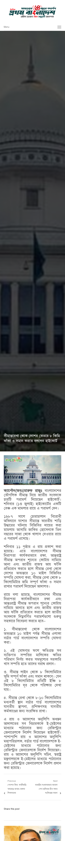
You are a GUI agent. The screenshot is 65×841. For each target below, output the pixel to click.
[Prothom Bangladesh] (32, 12)
